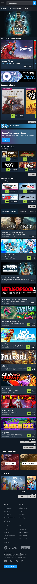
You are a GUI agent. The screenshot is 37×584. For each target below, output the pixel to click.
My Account (23, 539)
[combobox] (20, 3)
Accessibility (7, 532)
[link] (13, 103)
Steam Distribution (9, 518)
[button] (4, 8)
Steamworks (7, 514)
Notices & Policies (9, 535)
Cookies (6, 539)
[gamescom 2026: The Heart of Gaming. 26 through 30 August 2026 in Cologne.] (18, 76)
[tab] (9, 211)
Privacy (6, 529)
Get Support (23, 535)
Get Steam (22, 529)
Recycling (22, 518)
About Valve (23, 508)
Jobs (20, 511)
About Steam (8, 508)
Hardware (22, 514)
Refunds (6, 542)
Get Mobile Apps (10, 566)
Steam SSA (7, 511)
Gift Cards (7, 521)
